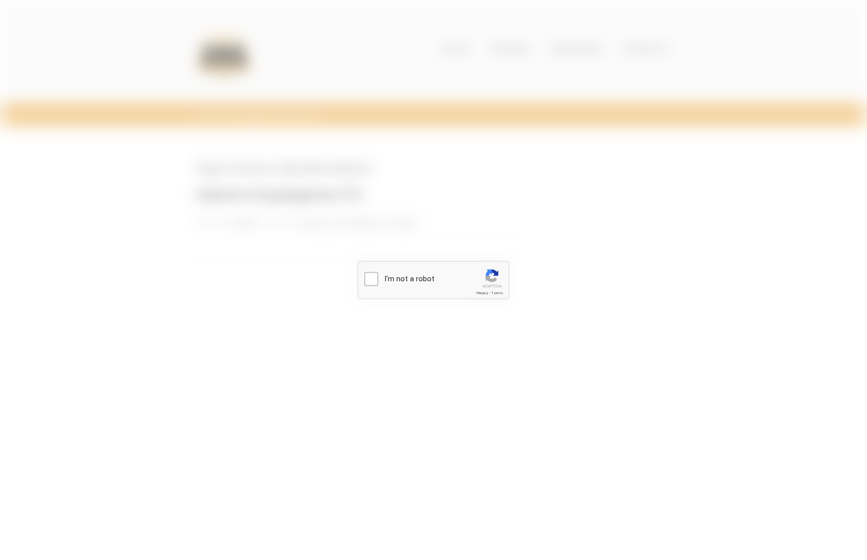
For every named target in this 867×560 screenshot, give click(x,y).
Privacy (482, 293)
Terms (497, 293)
